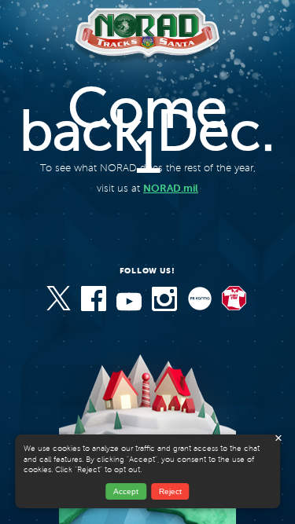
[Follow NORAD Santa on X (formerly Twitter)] (60, 308)
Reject (170, 491)
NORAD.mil (170, 188)
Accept (125, 491)
